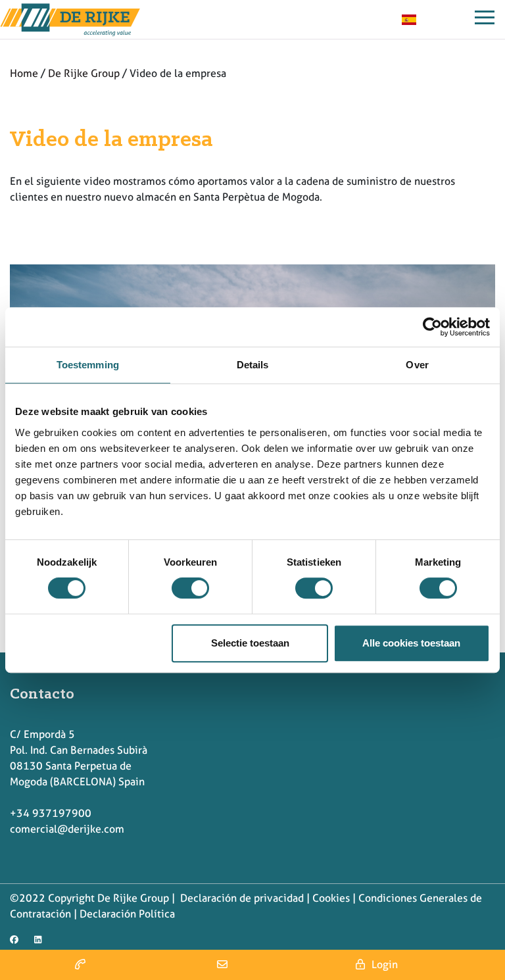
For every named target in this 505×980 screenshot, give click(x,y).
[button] (80, 965)
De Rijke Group (84, 73)
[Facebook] (17, 936)
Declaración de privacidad (241, 898)
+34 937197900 (50, 813)
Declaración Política (127, 914)
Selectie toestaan (250, 643)
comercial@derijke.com (67, 829)
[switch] (190, 588)
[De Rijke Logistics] (70, 19)
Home (24, 73)
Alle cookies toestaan (411, 643)
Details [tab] (253, 364)
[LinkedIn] (41, 936)
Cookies (331, 898)
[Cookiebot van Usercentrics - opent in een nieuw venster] (432, 327)
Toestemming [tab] (88, 364)
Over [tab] (417, 364)
